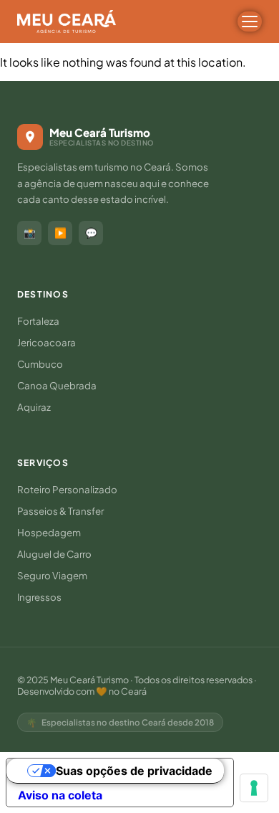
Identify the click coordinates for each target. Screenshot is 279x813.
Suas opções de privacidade (134, 771)
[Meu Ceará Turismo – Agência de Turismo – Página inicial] (66, 21)
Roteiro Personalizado (67, 489)
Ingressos (39, 597)
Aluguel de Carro (54, 554)
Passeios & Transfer (60, 511)
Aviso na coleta (60, 795)
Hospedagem (49, 532)
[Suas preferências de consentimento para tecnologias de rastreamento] (254, 788)
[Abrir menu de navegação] (250, 21)
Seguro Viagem (52, 575)
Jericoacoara (46, 342)
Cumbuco (40, 364)
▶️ (60, 233)
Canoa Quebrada (57, 385)
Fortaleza (38, 321)
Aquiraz (34, 407)
